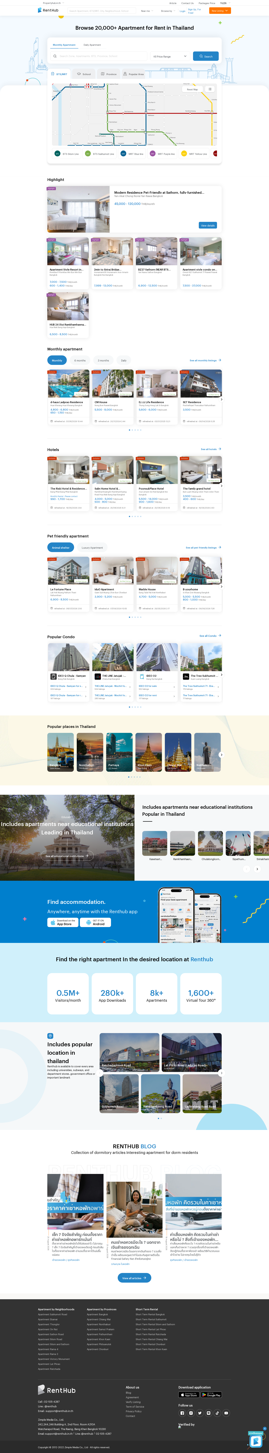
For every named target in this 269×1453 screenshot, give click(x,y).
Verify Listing (133, 1401)
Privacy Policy (134, 1411)
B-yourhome (190, 589)
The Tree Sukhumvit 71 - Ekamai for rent (199, 695)
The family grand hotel (196, 488)
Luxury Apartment (92, 547)
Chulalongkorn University (210, 859)
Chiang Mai (174, 764)
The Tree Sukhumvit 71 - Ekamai (205, 675)
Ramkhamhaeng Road (157, 1106)
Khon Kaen (145, 764)
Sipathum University (238, 859)
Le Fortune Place (60, 589)
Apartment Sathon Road (51, 1334)
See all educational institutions (65, 856)
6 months (80, 360)
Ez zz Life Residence (151, 402)
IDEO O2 (151, 675)
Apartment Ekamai (47, 1319)
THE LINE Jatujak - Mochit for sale (111, 685)
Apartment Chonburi (97, 1349)
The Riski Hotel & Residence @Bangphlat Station (67, 488)
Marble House (147, 589)
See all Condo (208, 635)
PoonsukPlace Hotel (151, 488)
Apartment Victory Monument (54, 1358)
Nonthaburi (86, 764)
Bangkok (55, 764)
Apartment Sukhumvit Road (52, 1314)
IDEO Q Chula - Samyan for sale (66, 685)
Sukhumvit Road (113, 1106)
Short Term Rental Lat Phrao (151, 1329)
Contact (130, 1415)
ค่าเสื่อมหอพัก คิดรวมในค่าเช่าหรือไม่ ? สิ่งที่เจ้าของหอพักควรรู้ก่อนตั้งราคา (194, 1236)
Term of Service (135, 1406)
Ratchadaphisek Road (116, 1065)
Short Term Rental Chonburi (150, 1344)
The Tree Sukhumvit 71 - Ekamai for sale (199, 685)
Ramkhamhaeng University (182, 859)
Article (172, 3)
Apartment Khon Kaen (98, 1339)
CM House (101, 402)
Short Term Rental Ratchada (151, 1334)
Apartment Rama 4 (48, 1349)
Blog (128, 1392)
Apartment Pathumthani (99, 1334)
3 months (103, 360)
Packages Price (207, 3)
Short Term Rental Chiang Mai (151, 1339)
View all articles (131, 1278)
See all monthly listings (203, 360)
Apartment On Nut (48, 1329)
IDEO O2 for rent (148, 695)
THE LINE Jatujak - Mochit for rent (111, 695)
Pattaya (114, 764)
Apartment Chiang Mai (99, 1319)
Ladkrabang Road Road (200, 1106)
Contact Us (187, 3)
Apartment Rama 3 (48, 1353)
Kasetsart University (154, 859)
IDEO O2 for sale (148, 685)
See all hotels (209, 449)
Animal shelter (60, 547)
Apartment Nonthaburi (99, 1324)
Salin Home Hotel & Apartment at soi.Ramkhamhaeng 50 (108, 488)
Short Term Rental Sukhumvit (151, 1319)
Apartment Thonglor (49, 1324)
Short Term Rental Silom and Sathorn (155, 1324)
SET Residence (192, 402)
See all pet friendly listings (201, 547)
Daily (123, 360)
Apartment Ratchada (49, 1368)
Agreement (132, 1397)
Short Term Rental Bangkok (150, 1314)
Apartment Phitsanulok (99, 1344)
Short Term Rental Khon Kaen (151, 1349)
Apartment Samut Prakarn (100, 1329)
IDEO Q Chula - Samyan (72, 675)
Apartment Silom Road (50, 1339)
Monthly (57, 360)
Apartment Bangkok (97, 1314)
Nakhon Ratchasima (204, 765)
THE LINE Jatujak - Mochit (113, 675)
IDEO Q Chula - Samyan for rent (66, 695)
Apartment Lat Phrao (49, 1363)
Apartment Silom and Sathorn (53, 1344)
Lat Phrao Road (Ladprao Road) (185, 1065)
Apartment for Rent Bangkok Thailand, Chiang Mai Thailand (53, 10)
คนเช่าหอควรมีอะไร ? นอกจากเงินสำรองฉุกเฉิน (135, 1244)
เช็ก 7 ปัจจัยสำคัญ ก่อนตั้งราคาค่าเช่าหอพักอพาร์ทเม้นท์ (77, 1236)
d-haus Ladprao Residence (66, 402)
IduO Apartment (104, 589)
